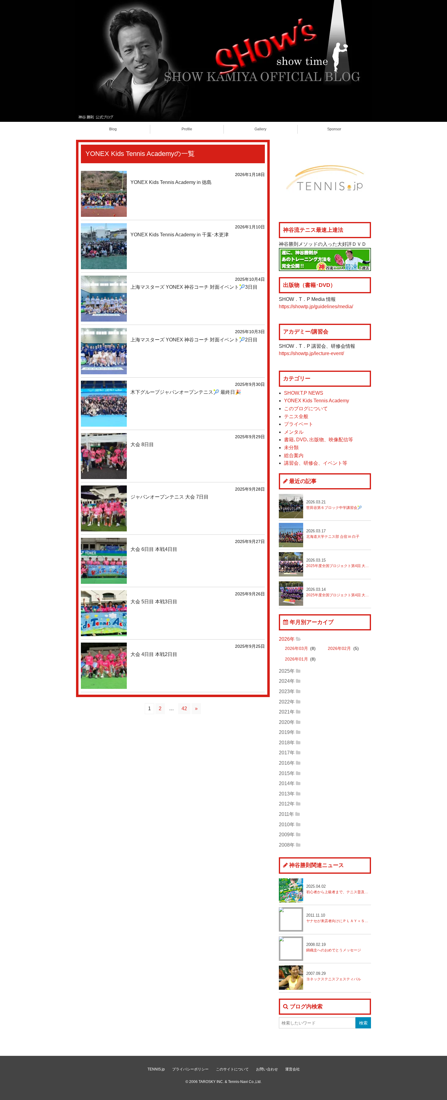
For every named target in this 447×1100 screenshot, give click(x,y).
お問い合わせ (267, 1069)
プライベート (298, 424)
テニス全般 (296, 416)
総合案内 (293, 455)
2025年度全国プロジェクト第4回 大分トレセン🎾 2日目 (338, 563)
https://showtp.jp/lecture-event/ (311, 353)
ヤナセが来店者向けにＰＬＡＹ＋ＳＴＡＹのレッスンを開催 (338, 918)
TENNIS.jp (156, 1069)
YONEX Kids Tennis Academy (316, 400)
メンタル (293, 432)
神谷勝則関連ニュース (316, 865)
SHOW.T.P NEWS (303, 393)
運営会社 (292, 1069)
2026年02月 (339, 648)
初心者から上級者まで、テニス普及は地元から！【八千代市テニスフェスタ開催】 (338, 889)
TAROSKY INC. (211, 1082)
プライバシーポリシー (190, 1069)
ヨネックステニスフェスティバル (333, 976)
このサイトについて (232, 1069)
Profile (187, 129)
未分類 (291, 447)
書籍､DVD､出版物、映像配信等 (318, 439)
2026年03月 (296, 648)
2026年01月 (296, 659)
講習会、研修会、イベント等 (315, 463)
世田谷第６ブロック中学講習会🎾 (334, 505)
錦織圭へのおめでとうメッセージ (333, 947)
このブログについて (306, 408)
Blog (113, 129)
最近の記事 (303, 481)
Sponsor (334, 129)
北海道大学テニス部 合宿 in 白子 (332, 534)
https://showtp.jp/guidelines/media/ (316, 306)
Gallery (260, 129)
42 (184, 708)
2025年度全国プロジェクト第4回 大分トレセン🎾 (338, 592)
